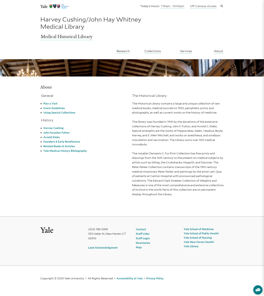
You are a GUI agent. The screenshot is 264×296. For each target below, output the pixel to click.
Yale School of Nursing (198, 237)
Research (123, 51)
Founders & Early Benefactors (61, 141)
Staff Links (142, 233)
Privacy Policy (155, 278)
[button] (222, 6)
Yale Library (191, 246)
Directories (143, 242)
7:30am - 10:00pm (172, 6)
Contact (141, 229)
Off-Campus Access (203, 6)
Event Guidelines (54, 108)
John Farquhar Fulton (56, 132)
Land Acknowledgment (103, 247)
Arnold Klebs (51, 137)
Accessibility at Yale (130, 278)
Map (139, 247)
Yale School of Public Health (201, 233)
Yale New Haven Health (199, 242)
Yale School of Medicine (199, 229)
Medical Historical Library (66, 36)
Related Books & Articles (59, 146)
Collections (153, 51)
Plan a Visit (50, 103)
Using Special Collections (59, 112)
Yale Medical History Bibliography (65, 150)
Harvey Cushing (53, 128)
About (218, 51)
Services (186, 51)
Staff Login (143, 238)
